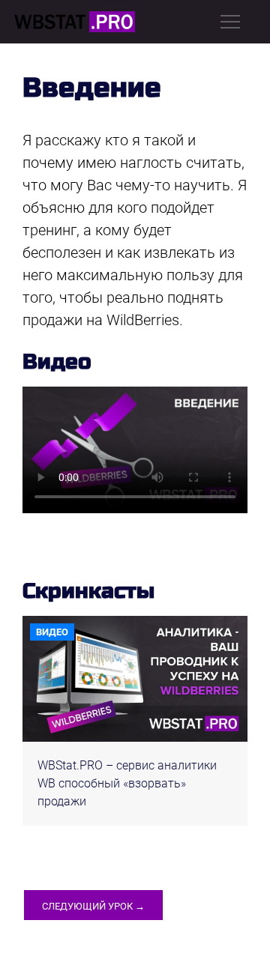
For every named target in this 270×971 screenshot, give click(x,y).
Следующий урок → (93, 906)
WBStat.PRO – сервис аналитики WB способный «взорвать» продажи (127, 783)
